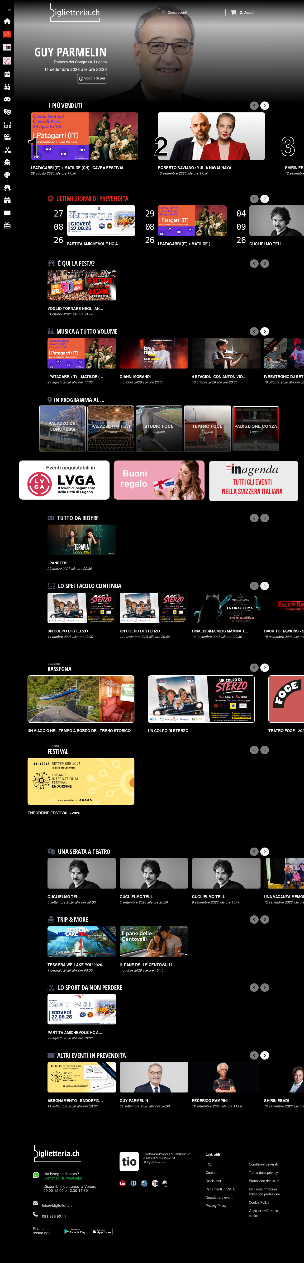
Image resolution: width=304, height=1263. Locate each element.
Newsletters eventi (219, 1197)
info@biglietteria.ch (58, 1205)
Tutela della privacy (263, 1172)
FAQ (209, 1164)
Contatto (212, 1172)
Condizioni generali (263, 1164)
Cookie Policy (259, 1202)
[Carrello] (233, 12)
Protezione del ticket (264, 1180)
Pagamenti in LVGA (220, 1189)
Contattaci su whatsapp (62, 1177)
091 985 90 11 (54, 1216)
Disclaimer (213, 1180)
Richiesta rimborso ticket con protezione (264, 1191)
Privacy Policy (216, 1205)
